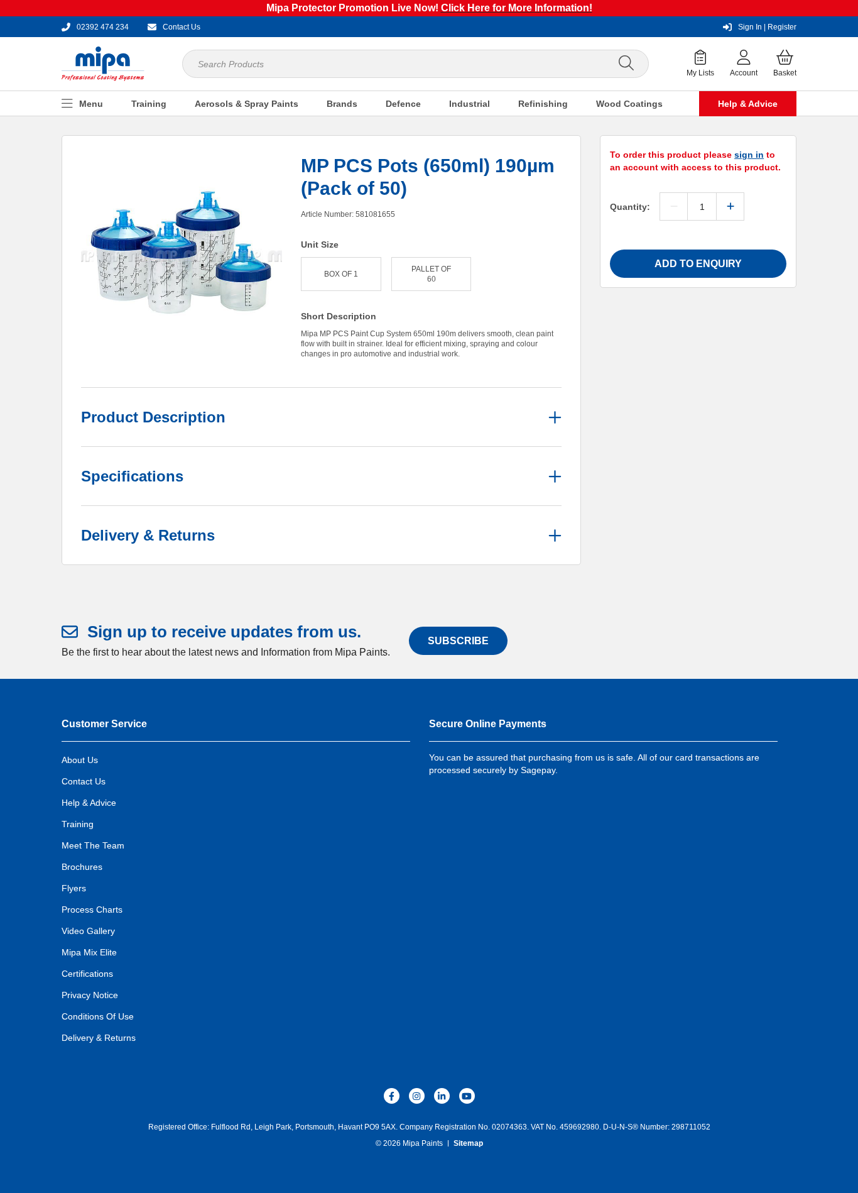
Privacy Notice (90, 995)
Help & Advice (748, 104)
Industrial (469, 104)
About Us (80, 760)
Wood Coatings (629, 104)
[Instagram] (417, 1096)
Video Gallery (88, 931)
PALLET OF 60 (431, 274)
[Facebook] (391, 1096)
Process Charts (92, 909)
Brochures (82, 867)
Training (148, 104)
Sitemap (468, 1143)
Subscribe (458, 640)
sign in (749, 155)
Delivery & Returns (99, 1038)
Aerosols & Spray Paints (246, 104)
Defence (403, 104)
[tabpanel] (181, 255)
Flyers (74, 888)
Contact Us (84, 781)
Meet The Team (93, 845)
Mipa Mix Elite (89, 952)
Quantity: (630, 207)
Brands (342, 104)
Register (767, 27)
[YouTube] (467, 1096)
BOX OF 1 (341, 274)
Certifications (87, 974)
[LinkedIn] (442, 1096)
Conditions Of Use (98, 1016)
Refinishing (543, 104)
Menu (91, 104)
